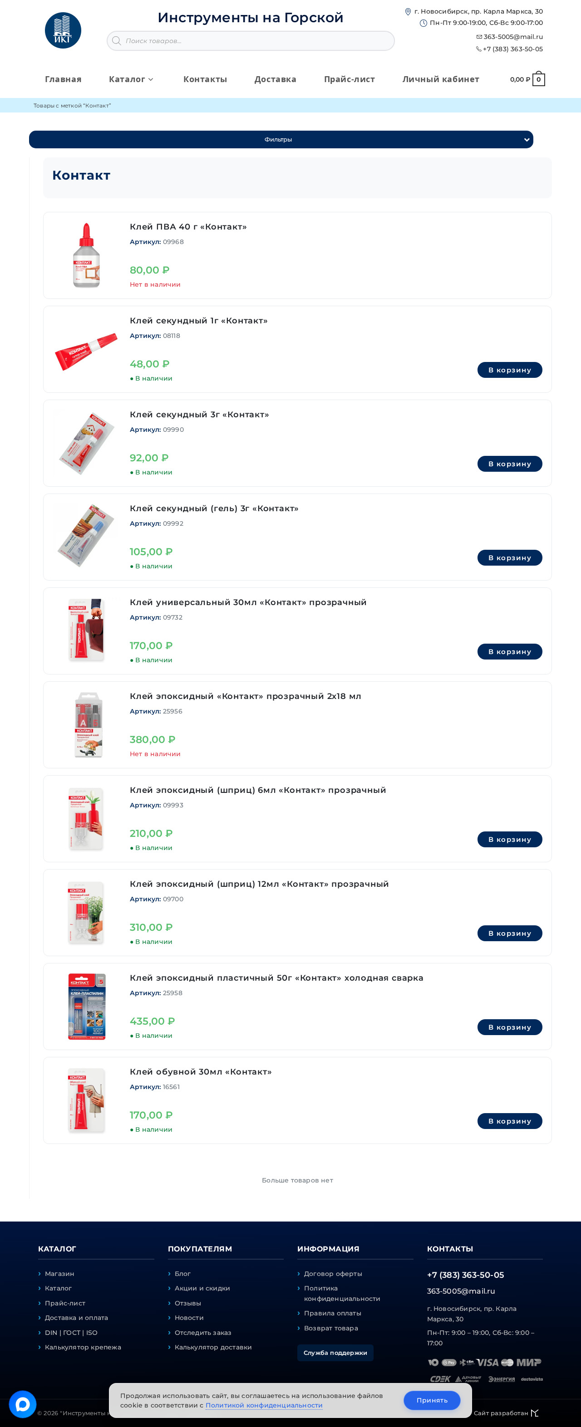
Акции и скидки (203, 1288)
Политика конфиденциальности (342, 1293)
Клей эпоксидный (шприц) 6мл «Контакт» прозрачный (258, 790)
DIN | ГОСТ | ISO (71, 1333)
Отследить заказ (203, 1333)
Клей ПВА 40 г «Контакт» (188, 227)
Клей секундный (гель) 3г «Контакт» (214, 508)
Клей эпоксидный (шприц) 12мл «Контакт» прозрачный (259, 884)
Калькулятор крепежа (83, 1347)
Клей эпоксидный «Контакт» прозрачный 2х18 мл (246, 696)
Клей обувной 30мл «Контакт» (201, 1072)
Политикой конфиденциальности (264, 1405)
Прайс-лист (65, 1303)
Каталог (58, 1288)
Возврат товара (331, 1328)
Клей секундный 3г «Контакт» (200, 415)
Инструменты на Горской (251, 17)
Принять (432, 1400)
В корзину (510, 370)
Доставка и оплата (76, 1318)
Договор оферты (333, 1274)
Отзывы (188, 1303)
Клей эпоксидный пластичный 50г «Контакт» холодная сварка (277, 978)
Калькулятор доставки (213, 1347)
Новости (189, 1318)
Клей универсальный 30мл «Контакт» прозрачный (248, 602)
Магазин (59, 1274)
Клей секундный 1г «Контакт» (199, 321)
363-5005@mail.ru (513, 37)
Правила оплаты (332, 1313)
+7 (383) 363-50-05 (513, 49)
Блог (183, 1274)
